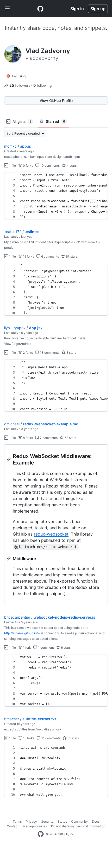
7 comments (48, 438)
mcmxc (10, 146)
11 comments (50, 738)
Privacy (31, 821)
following (42, 85)
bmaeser (11, 719)
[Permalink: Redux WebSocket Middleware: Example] (9, 459)
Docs (95, 821)
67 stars (71, 256)
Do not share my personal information (78, 826)
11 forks (28, 256)
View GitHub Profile (56, 100)
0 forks (27, 165)
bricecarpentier (17, 617)
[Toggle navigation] (7, 8)
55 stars (73, 738)
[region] (56, 195)
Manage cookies (35, 826)
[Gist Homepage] (40, 8)
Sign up (97, 8)
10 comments (49, 165)
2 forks (27, 353)
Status (62, 821)
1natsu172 (12, 231)
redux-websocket (51, 534)
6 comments (49, 256)
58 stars (70, 438)
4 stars (71, 165)
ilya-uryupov (15, 328)
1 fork (26, 647)
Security (47, 821)
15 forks (28, 738)
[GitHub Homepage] (41, 834)
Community (79, 821)
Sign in (77, 8)
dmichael (12, 424)
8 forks (27, 438)
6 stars (65, 647)
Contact (12, 826)
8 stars (71, 353)
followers (20, 85)
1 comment (45, 647)
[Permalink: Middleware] (9, 558)
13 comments (49, 353)
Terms (17, 821)
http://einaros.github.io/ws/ (23, 633)
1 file (12, 165)
